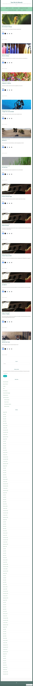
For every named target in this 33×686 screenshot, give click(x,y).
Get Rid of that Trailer (6, 342)
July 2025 (4, 441)
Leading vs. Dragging (5, 314)
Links (4, 388)
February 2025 (5, 452)
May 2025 (4, 445)
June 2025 (4, 443)
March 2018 (5, 638)
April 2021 (4, 555)
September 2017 (5, 651)
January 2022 (5, 535)
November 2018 (5, 620)
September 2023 (5, 490)
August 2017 (5, 653)
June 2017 (4, 658)
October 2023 (5, 488)
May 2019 (4, 606)
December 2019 (5, 591)
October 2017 (5, 649)
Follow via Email (16, 369)
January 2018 (5, 642)
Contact (24, 10)
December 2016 (5, 671)
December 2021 (5, 537)
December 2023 (5, 483)
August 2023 (5, 492)
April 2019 (4, 609)
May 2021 (4, 553)
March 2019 (5, 611)
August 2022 (5, 519)
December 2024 (5, 456)
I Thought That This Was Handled (8, 111)
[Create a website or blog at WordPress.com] (16, 682)
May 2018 (4, 633)
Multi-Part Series (6, 399)
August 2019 (5, 600)
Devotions (4, 340)
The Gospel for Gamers (7, 404)
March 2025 (5, 450)
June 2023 (4, 497)
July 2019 (4, 602)
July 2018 (4, 629)
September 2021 (5, 544)
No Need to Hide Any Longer (7, 196)
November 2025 (5, 432)
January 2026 (5, 427)
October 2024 (5, 461)
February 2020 (5, 586)
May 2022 (4, 526)
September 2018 (5, 624)
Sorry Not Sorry (4, 167)
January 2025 (5, 454)
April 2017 (4, 662)
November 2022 (5, 512)
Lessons (19, 10)
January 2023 (5, 508)
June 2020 (4, 577)
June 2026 (4, 416)
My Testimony (5, 390)
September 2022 (5, 517)
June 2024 (4, 470)
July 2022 (4, 521)
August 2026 (5, 412)
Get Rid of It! (4, 140)
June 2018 (4, 631)
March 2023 (5, 503)
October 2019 (5, 595)
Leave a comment (4, 39)
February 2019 (5, 613)
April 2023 (4, 501)
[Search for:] (16, 363)
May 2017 (4, 660)
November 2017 (5, 647)
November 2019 (5, 593)
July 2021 (4, 548)
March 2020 (5, 584)
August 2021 (5, 546)
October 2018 (5, 622)
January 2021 (5, 562)
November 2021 (5, 539)
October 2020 (5, 568)
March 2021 (5, 557)
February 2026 (5, 425)
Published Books (5, 395)
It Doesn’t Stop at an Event (7, 255)
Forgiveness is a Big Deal (6, 83)
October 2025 (5, 434)
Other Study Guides (12, 10)
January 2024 (5, 481)
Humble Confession (5, 225)
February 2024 (5, 479)
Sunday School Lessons (6, 25)
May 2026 (4, 418)
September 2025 (5, 436)
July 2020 (4, 575)
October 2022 (5, 515)
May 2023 (4, 499)
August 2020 (5, 573)
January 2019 (5, 615)
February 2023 (5, 506)
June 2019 (4, 604)
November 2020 (5, 566)
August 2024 (5, 465)
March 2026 (5, 423)
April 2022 (4, 528)
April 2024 (4, 474)
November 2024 (5, 459)
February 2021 (5, 559)
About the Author (5, 381)
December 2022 (5, 510)
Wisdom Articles (6, 406)
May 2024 (4, 472)
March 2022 (5, 530)
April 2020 (4, 582)
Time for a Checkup (5, 55)
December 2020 (5, 564)
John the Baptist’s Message (7, 26)
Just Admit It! (4, 284)
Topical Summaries (6, 397)
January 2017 (5, 669)
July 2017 (4, 656)
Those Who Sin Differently (16, 2)
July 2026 (4, 414)
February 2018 (5, 640)
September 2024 (5, 463)
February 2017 (5, 667)
